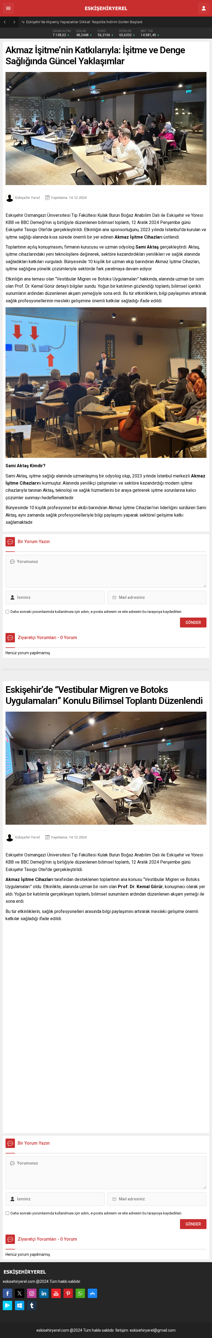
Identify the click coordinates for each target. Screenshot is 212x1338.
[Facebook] (7, 1293)
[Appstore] (92, 1293)
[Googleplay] (7, 1305)
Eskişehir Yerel (27, 198)
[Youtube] (56, 1293)
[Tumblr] (31, 1305)
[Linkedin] (44, 1293)
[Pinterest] (68, 1293)
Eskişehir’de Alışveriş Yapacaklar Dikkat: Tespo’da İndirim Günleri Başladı (84, 22)
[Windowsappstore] (19, 1305)
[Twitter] (19, 1293)
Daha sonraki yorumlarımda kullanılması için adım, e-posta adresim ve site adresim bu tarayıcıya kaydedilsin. (96, 611)
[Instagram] (31, 1293)
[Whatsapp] (80, 1293)
